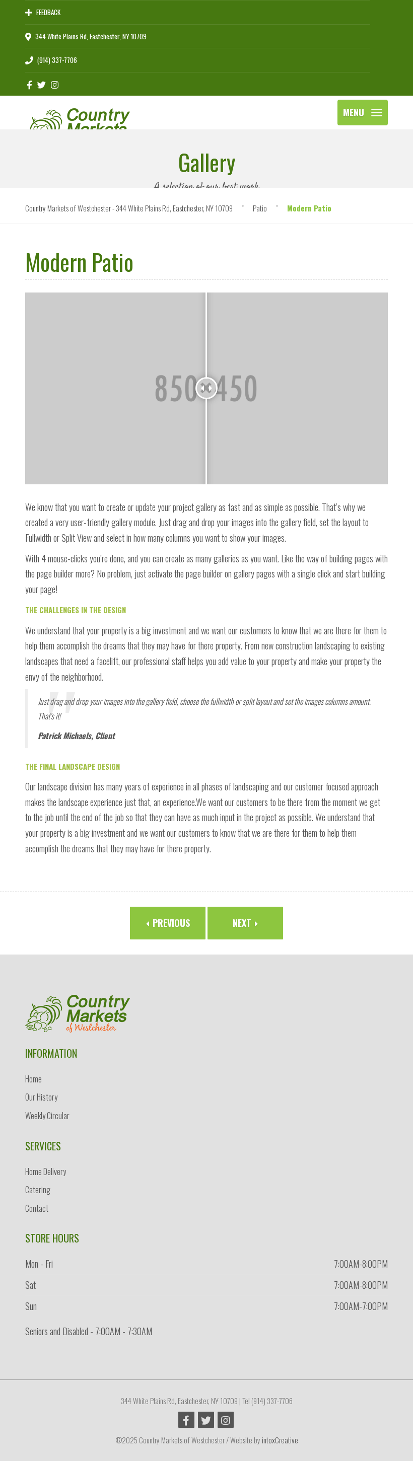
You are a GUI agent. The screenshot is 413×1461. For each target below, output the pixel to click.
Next (243, 922)
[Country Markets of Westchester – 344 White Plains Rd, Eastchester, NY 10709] (77, 108)
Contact (36, 1208)
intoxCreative (280, 1439)
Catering (37, 1190)
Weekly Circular (47, 1116)
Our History (41, 1097)
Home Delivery (45, 1171)
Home (33, 1079)
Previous (170, 922)
